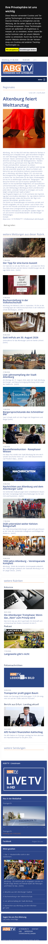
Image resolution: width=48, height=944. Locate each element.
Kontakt (35, 929)
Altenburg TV (24, 929)
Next (44, 827)
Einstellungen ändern (28, 50)
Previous (4, 827)
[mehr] (18, 270)
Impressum (28, 931)
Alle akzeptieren (12, 50)
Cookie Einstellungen (27, 933)
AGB (20, 931)
